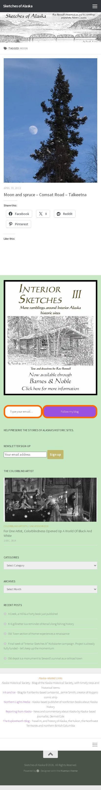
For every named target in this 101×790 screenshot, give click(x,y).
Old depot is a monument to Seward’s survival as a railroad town (45, 658)
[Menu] (95, 6)
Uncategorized (38, 526)
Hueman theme (69, 770)
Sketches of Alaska (17, 6)
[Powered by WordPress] (38, 770)
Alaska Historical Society (16, 683)
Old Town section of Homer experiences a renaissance (38, 633)
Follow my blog (70, 411)
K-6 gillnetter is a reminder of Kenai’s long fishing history (41, 624)
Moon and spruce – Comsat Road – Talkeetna (45, 194)
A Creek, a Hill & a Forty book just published (33, 614)
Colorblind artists (15, 526)
